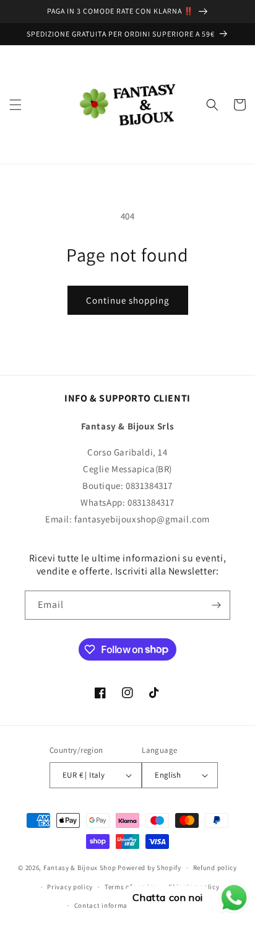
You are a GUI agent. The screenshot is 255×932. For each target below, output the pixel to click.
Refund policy (215, 867)
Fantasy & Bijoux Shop (79, 867)
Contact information (107, 905)
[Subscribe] (216, 605)
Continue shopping (128, 300)
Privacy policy (70, 886)
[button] (15, 104)
